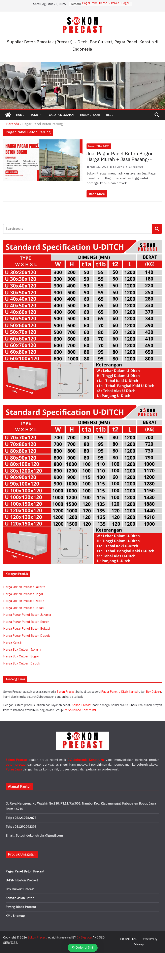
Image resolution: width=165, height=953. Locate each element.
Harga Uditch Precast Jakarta (24, 587)
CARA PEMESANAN (61, 114)
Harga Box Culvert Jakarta (22, 649)
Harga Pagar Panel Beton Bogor (26, 622)
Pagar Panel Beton (98, 145)
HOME (20, 114)
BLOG (109, 114)
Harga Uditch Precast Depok (23, 601)
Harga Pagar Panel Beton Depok (26, 635)
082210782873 (25, 818)
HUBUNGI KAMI (90, 114)
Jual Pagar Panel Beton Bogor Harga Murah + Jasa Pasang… (120, 156)
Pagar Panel (109, 692)
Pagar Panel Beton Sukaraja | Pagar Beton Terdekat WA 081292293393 (106, 6)
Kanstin (134, 692)
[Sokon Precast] (8, 115)
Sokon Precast (82, 705)
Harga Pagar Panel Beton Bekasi (26, 628)
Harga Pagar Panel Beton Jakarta (27, 614)
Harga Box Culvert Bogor (21, 656)
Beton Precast (66, 692)
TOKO (34, 114)
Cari (157, 228)
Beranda (12, 124)
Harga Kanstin (13, 642)
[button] (40, 115)
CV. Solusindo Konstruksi (79, 710)
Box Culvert (153, 692)
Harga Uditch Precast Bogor (23, 594)
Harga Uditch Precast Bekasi (23, 608)
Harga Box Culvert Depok (21, 663)
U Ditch (123, 692)
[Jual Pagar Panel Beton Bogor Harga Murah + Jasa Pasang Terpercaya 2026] (42, 160)
